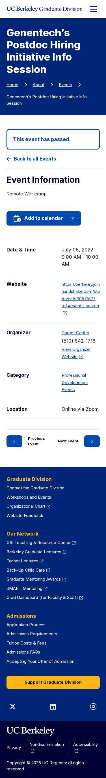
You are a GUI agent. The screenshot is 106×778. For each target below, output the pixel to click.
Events (65, 84)
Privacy (14, 747)
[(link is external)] (31, 731)
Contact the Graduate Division (35, 488)
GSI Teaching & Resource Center (41, 542)
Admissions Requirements (32, 633)
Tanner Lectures (25, 560)
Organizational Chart (29, 506)
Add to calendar (43, 218)
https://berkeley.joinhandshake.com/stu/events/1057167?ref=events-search (81, 299)
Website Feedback (25, 515)
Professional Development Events (75, 382)
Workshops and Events (29, 497)
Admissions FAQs (23, 652)
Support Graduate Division (53, 682)
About (38, 84)
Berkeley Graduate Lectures (37, 551)
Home (12, 84)
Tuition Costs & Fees (27, 643)
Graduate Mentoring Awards (36, 579)
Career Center (75, 332)
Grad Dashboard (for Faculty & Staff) (45, 597)
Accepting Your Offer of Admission (40, 661)
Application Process (26, 624)
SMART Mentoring (27, 588)
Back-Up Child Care (28, 570)
